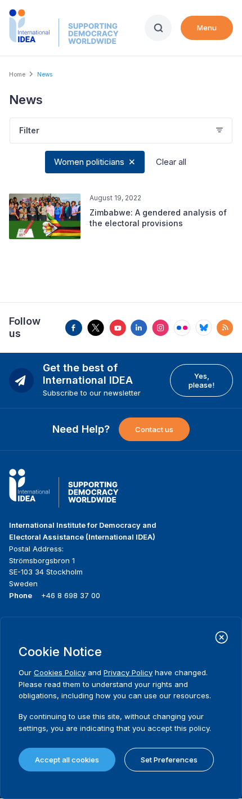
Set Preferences (169, 759)
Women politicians (89, 161)
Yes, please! (201, 380)
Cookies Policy (60, 672)
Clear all (171, 161)
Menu (207, 27)
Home (17, 74)
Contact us (154, 429)
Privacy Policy (128, 672)
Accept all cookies (67, 759)
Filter (29, 130)
